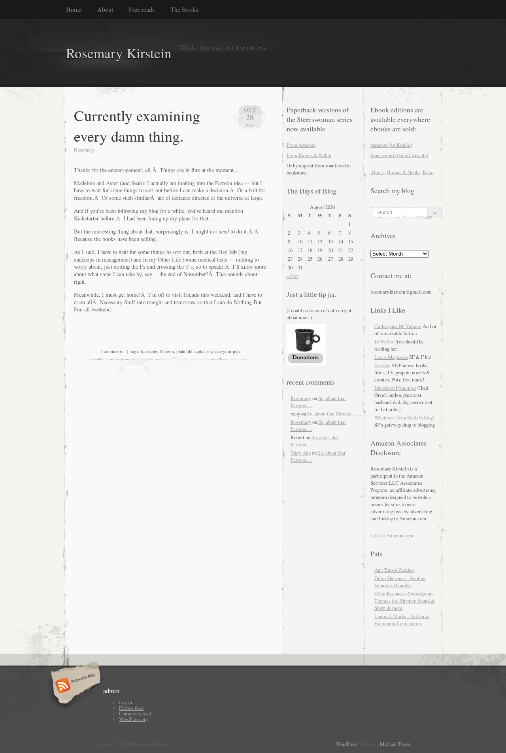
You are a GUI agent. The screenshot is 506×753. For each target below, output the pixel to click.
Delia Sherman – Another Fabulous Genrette (400, 582)
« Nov (292, 275)
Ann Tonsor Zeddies (394, 569)
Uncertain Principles (395, 387)
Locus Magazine (391, 356)
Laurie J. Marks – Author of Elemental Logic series (402, 620)
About (105, 9)
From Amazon (301, 144)
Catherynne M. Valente (397, 326)
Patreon (167, 351)
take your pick (227, 351)
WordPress (346, 743)
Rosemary (301, 398)
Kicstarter (149, 351)
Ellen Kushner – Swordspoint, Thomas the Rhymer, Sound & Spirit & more (404, 600)
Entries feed (131, 707)
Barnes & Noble (403, 172)
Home (73, 9)
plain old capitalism (194, 351)
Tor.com (382, 365)
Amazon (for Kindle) (391, 144)
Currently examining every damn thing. (137, 125)
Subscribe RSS (74, 686)
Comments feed (135, 713)
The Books (184, 9)
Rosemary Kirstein (119, 53)
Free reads (142, 9)
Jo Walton (384, 341)
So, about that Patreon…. (332, 413)
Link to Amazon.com (391, 535)
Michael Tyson (395, 743)
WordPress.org (133, 719)
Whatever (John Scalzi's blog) (404, 417)
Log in (125, 702)
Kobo (428, 172)
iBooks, (378, 172)
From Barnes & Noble (309, 155)
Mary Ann (301, 452)
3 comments (111, 351)
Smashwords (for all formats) (399, 155)
